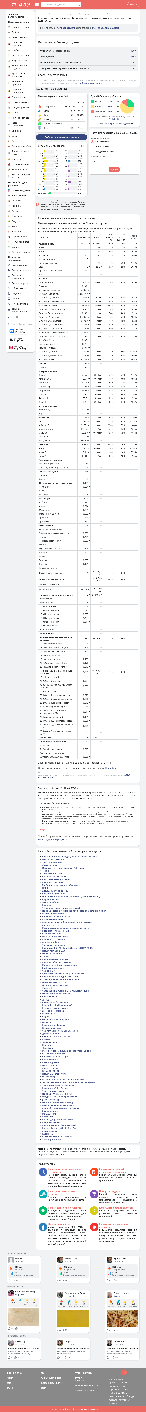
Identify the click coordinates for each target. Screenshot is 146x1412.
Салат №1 (47, 988)
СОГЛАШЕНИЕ (80, 1391)
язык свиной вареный (53, 1010)
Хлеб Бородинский (52, 862)
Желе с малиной (50, 1111)
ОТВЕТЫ (44, 1388)
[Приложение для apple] (20, 339)
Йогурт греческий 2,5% (54, 950)
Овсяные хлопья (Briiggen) (55, 1019)
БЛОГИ (9, 1383)
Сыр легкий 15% (50, 899)
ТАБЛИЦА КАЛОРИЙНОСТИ (51, 1378)
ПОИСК (43, 1373)
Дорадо (46, 999)
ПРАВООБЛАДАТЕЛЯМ (83, 1373)
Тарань (45, 870)
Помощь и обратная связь (20, 324)
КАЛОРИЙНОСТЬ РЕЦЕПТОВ (52, 1383)
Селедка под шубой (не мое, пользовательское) (66, 990)
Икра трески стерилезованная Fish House (63, 868)
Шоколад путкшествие (54, 913)
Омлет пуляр (49, 1076)
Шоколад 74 (48, 1013)
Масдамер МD (49, 1113)
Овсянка (46, 1022)
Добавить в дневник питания (62, 137)
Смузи (45, 1016)
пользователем (66, 27)
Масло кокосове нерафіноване (58, 1105)
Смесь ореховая (50, 865)
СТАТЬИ (10, 1388)
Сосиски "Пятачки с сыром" (56, 1056)
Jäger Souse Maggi (51, 1099)
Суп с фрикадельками (53, 893)
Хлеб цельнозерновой (53, 968)
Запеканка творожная (53, 945)
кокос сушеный (50, 1131)
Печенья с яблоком (52, 953)
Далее (114, 169)
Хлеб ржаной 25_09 (52, 873)
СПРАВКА (78, 1378)
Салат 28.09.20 (49, 996)
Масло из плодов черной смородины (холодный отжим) (71, 896)
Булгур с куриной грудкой (55, 1008)
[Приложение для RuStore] (20, 331)
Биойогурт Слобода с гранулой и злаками (63, 973)
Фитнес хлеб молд (51, 933)
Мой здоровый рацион (105, 27)
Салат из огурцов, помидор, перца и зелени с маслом (69, 856)
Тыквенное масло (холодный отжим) (61, 908)
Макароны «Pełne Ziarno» (55, 1088)
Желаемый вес (98, 156)
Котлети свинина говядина (56, 959)
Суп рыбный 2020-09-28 (54, 876)
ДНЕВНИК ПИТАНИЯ (14, 1373)
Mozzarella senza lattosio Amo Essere (60, 1128)
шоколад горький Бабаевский (57, 1119)
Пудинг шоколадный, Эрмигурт (58, 1102)
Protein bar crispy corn (53, 939)
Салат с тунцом (50, 1068)
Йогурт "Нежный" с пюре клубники (60, 1096)
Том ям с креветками (53, 1091)
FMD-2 (45, 888)
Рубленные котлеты (52, 919)
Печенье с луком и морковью (57, 1093)
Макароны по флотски (53, 1025)
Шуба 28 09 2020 (50, 1071)
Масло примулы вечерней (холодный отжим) (65, 928)
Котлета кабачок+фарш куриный (59, 1125)
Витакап (46, 1039)
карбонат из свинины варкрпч (57, 1136)
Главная (41, 14)
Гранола (46, 905)
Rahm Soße (47, 1116)
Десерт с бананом (51, 1033)
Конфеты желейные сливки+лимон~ (60, 965)
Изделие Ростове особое (55, 936)
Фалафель (47, 1048)
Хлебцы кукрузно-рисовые (56, 890)
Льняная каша (49, 1042)
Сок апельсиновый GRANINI (56, 1036)
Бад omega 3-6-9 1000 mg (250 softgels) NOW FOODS (68, 948)
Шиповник (47, 1045)
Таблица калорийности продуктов (61, 14)
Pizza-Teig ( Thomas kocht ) (55, 930)
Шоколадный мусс (51, 1028)
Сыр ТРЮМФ (48, 970)
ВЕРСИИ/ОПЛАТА (81, 1381)
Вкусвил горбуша (51, 942)
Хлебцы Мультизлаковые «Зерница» (61, 885)
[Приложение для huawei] (20, 347)
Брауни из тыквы (51, 1122)
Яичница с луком (114, 14)
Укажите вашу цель (100, 138)
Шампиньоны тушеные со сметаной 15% (63, 1079)
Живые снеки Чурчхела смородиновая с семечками (68, 1082)
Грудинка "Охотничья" (53, 882)
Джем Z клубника (51, 902)
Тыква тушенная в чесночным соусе (60, 979)
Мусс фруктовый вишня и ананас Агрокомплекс (66, 1050)
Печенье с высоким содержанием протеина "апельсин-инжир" (74, 910)
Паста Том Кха (49, 1065)
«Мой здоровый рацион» (52, 839)
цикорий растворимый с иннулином (60, 1108)
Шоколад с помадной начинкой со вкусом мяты (67, 922)
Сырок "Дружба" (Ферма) (55, 1002)
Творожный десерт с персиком (58, 1085)
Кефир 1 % (47, 1133)
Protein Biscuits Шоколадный (57, 1005)
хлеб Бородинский (51, 1139)
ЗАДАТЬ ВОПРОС (81, 1386)
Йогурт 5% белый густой (54, 1073)
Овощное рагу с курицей (55, 985)
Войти (133, 4)
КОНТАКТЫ (93, 1386)
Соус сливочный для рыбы (56, 879)
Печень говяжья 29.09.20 (54, 982)
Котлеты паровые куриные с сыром (60, 976)
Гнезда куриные (50, 1062)
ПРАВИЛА (90, 1391)
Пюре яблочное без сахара (56, 993)
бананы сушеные (51, 925)
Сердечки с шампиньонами (56, 916)
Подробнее (111, 768)
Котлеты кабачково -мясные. (57, 962)
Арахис (45, 956)
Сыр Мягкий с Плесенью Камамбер (60, 1030)
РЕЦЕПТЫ (10, 1378)
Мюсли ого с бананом (53, 859)
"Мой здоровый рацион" (90, 83)
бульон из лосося (51, 1059)
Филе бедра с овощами (54, 1053)
